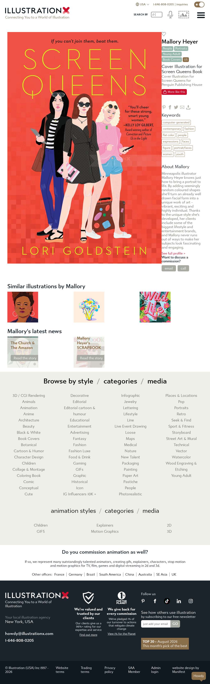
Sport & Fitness (181, 426)
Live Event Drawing (130, 426)
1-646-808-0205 (163, 4)
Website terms (62, 670)
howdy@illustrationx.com (29, 633)
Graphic (79, 476)
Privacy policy (110, 670)
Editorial (79, 402)
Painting (130, 469)
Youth (180, 154)
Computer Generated (176, 122)
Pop (181, 402)
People (167, 48)
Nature (130, 451)
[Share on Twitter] (176, 107)
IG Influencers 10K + (79, 494)
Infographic (130, 396)
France (59, 574)
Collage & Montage (29, 469)
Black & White (29, 432)
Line (130, 420)
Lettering (130, 408)
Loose (130, 432)
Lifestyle (130, 414)
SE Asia (161, 574)
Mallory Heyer (180, 41)
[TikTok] (167, 603)
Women (167, 154)
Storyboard (181, 432)
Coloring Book (29, 476)
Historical (80, 482)
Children (29, 463)
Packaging (130, 463)
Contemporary (172, 129)
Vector (181, 451)
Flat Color (168, 135)
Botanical (29, 445)
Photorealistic (130, 494)
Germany (75, 574)
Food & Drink (79, 457)
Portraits (181, 48)
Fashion (189, 129)
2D (169, 525)
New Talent (130, 457)
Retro (181, 414)
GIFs (79, 469)
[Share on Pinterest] (164, 107)
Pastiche (130, 482)
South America (110, 574)
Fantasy (79, 439)
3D (169, 531)
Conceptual (28, 488)
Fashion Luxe (79, 451)
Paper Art (130, 476)
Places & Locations (181, 396)
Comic (28, 482)
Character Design (28, 457)
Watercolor (181, 457)
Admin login (156, 670)
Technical (181, 445)
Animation (28, 408)
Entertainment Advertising (79, 429)
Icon (79, 488)
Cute (29, 494)
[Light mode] (199, 4)
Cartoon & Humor (29, 451)
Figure (166, 148)
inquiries (182, 4)
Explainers (105, 525)
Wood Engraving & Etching (181, 466)
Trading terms (86, 670)
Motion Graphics (105, 531)
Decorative (80, 396)
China (129, 574)
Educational (79, 420)
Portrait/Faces (183, 148)
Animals (28, 402)
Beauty (29, 426)
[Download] (188, 107)
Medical (130, 445)
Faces (185, 141)
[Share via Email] (182, 107)
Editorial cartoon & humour (79, 411)
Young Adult (171, 54)
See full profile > (173, 253)
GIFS (41, 531)
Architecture (28, 420)
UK (174, 574)
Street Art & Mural (181, 439)
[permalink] (34, 364)
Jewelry (130, 402)
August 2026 (160, 641)
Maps (130, 439)
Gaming (79, 463)
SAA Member (134, 670)
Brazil (91, 574)
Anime (28, 414)
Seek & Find (181, 420)
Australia (145, 574)
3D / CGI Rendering (29, 396)
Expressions (170, 141)
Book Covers (172, 59)
